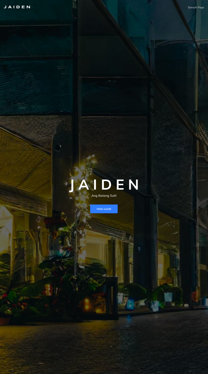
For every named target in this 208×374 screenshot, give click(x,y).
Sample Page (196, 7)
